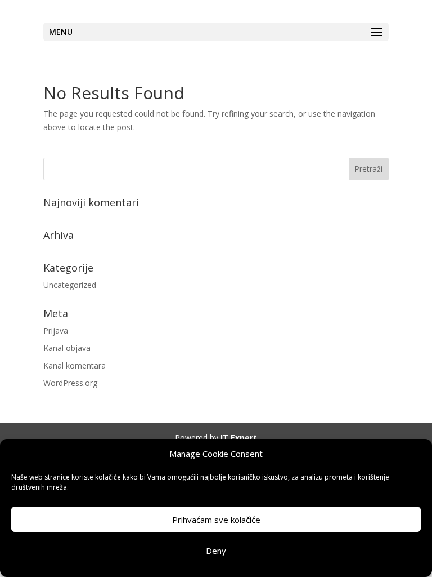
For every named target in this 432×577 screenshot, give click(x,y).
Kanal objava (67, 348)
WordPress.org (70, 383)
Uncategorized (69, 284)
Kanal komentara (74, 365)
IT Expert (238, 437)
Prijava (55, 330)
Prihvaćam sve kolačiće (216, 519)
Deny (216, 550)
